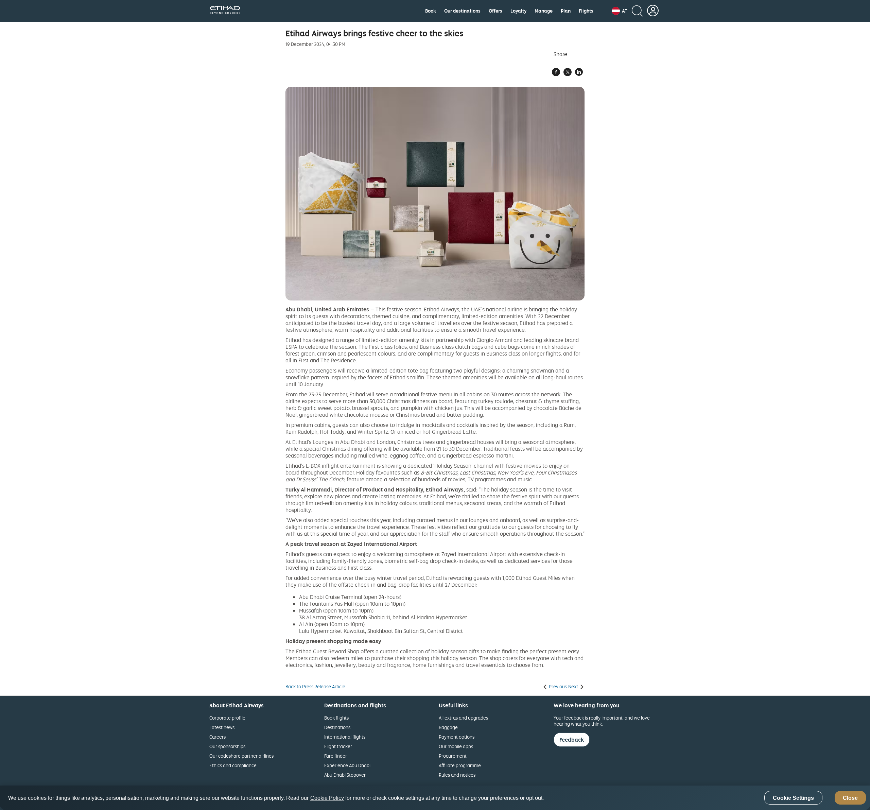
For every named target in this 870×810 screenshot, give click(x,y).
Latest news (221, 727)
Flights (586, 11)
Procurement (453, 756)
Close (850, 798)
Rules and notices (457, 775)
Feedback (571, 739)
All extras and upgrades (463, 717)
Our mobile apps (456, 746)
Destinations (337, 727)
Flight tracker (338, 746)
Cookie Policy (327, 798)
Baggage (448, 727)
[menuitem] (430, 11)
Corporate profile (227, 717)
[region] (435, 798)
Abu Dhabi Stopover (345, 775)
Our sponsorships (227, 746)
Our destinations (462, 11)
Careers (217, 737)
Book (430, 11)
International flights (344, 737)
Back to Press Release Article (315, 687)
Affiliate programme (460, 765)
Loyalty (518, 11)
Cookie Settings (793, 798)
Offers (495, 11)
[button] (619, 11)
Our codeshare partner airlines (241, 756)
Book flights (336, 717)
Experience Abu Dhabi (347, 765)
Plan (566, 11)
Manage (544, 11)
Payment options (456, 737)
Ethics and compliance (233, 765)
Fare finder (335, 756)
